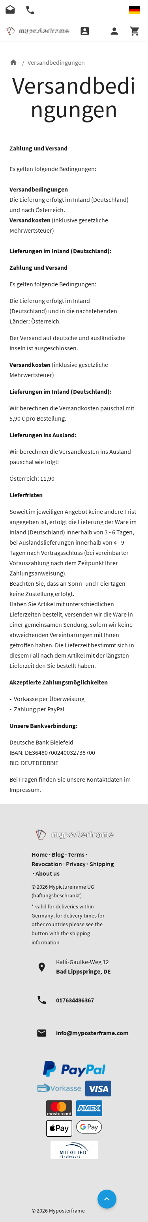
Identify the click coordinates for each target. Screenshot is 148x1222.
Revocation (47, 864)
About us (48, 873)
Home (40, 854)
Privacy (76, 864)
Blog (58, 854)
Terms (76, 854)
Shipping (102, 864)
